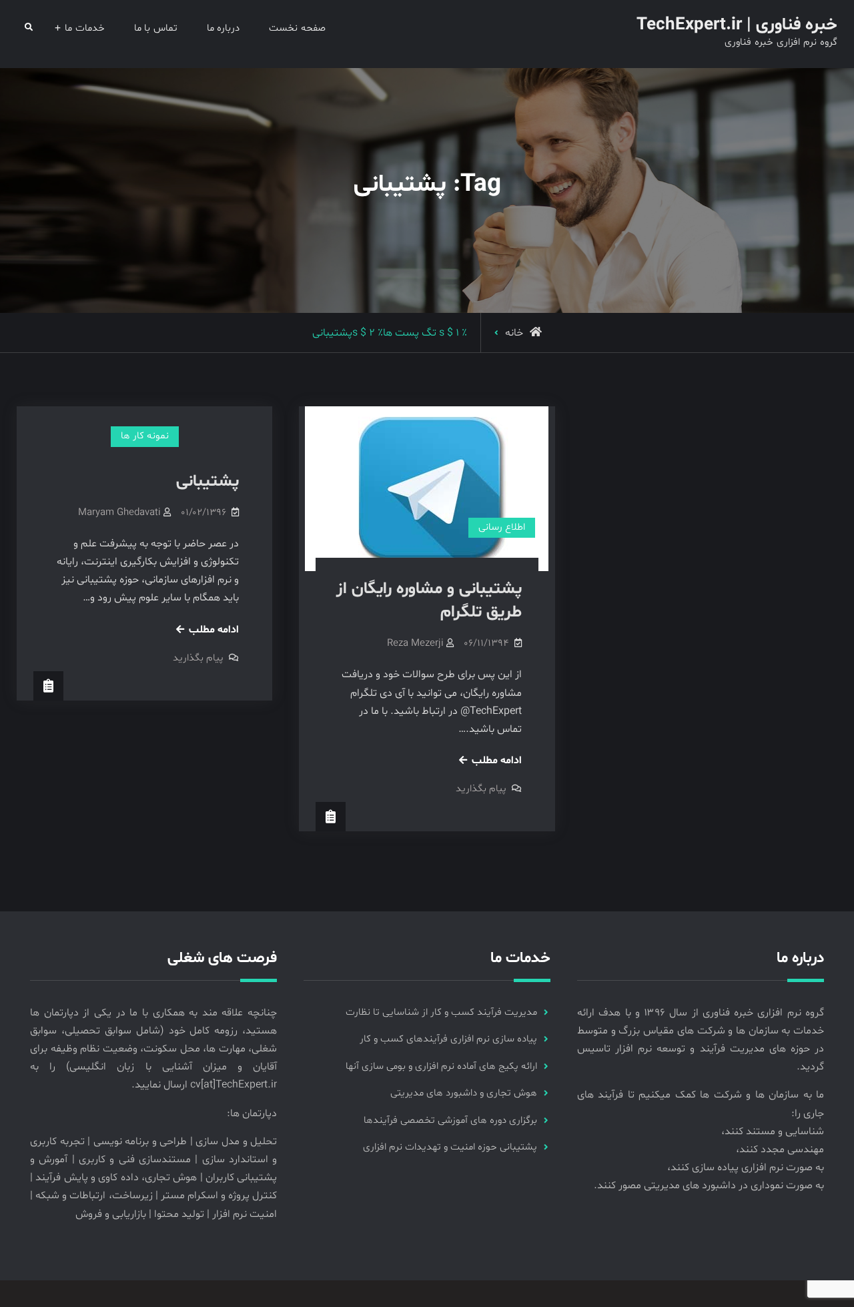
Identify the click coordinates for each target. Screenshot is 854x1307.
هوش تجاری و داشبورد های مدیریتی (463, 1093)
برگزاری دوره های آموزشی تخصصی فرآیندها (450, 1121)
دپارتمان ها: (252, 1113)
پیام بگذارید (198, 658)
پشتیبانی (207, 481)
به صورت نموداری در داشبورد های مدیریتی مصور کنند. (709, 1185)
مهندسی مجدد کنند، (780, 1149)
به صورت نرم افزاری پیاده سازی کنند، (745, 1167)
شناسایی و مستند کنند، (772, 1131)
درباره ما (223, 28)
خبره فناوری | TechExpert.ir (736, 25)
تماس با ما (155, 28)
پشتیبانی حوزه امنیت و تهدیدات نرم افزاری (450, 1147)
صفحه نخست (297, 28)
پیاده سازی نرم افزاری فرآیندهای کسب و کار (448, 1039)
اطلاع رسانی (501, 527)
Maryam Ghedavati (119, 513)
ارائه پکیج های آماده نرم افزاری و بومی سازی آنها (441, 1066)
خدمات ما (85, 28)
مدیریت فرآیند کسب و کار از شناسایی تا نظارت (441, 1012)
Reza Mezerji (415, 643)
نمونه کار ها (145, 436)
